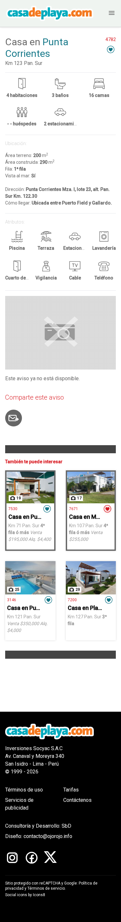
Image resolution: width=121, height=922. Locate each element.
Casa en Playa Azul (92, 607)
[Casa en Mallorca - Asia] (91, 487)
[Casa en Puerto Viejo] (30, 487)
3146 (11, 600)
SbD (66, 826)
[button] (110, 49)
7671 (73, 509)
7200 (72, 600)
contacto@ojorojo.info (48, 836)
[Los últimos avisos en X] (50, 858)
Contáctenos (77, 800)
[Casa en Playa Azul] (91, 578)
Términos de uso (24, 790)
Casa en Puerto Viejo (35, 516)
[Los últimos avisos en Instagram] (12, 858)
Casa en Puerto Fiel (32, 607)
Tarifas (71, 790)
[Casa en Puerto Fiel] (30, 578)
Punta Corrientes (36, 47)
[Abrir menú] (106, 13)
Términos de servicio (46, 888)
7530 (12, 509)
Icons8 (39, 895)
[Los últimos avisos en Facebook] (32, 858)
